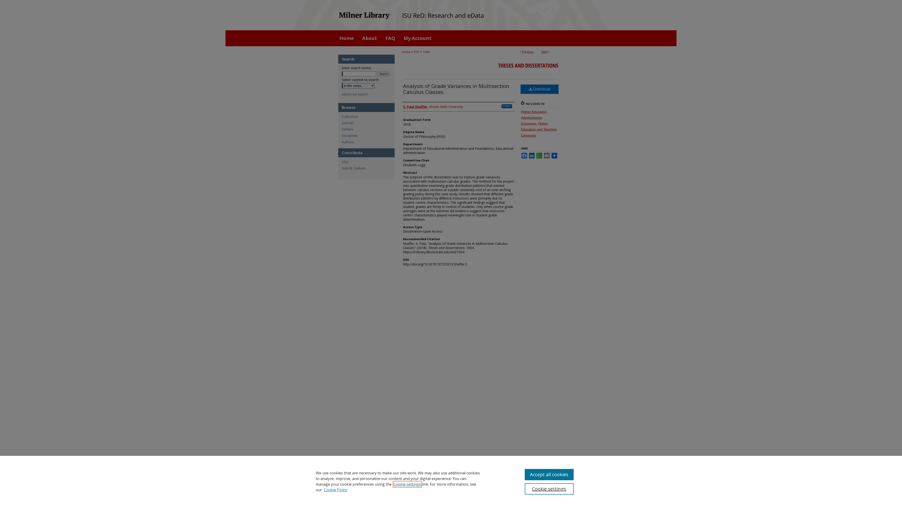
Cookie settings (407, 484)
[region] (451, 481)
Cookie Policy (335, 489)
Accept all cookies (549, 474)
